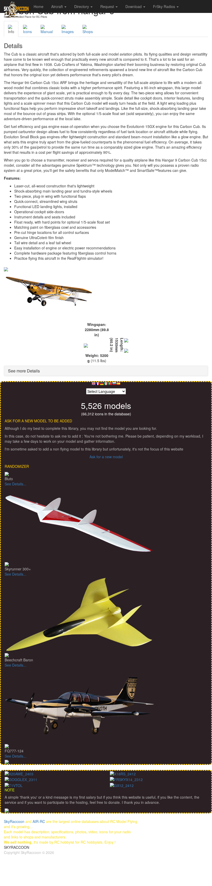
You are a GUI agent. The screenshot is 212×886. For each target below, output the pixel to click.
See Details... (15, 483)
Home (38, 6)
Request (107, 6)
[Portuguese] (110, 385)
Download (134, 6)
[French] (98, 385)
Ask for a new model (106, 456)
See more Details (24, 371)
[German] (102, 385)
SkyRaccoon (14, 821)
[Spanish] (118, 385)
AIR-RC (39, 821)
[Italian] (106, 385)
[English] (94, 385)
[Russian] (114, 385)
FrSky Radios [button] (164, 6)
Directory (82, 6)
